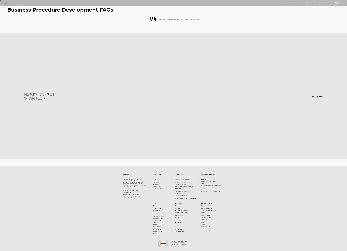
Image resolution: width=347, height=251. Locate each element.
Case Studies (205, 214)
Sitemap (203, 230)
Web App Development (181, 195)
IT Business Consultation (182, 179)
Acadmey (177, 217)
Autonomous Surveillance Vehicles (211, 185)
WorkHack (204, 219)
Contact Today (317, 96)
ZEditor (177, 228)
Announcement (205, 215)
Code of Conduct (158, 228)
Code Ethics (156, 226)
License (155, 233)
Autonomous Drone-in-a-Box (209, 190)
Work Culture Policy (159, 231)
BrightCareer (179, 215)
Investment (156, 182)
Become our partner (207, 208)
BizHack (203, 221)
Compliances (156, 210)
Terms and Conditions (159, 215)
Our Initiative (157, 188)
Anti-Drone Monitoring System (210, 191)
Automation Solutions (182, 210)
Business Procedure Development (185, 181)
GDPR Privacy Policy (158, 218)
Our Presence (157, 186)
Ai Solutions (179, 208)
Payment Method (206, 226)
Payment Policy (157, 220)
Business (284, 3)
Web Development (180, 190)
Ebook (203, 222)
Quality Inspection (180, 184)
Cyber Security (179, 188)
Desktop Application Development (185, 197)
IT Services (295, 3)
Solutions (307, 3)
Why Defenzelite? (158, 184)
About (276, 3)
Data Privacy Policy (158, 216)
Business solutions (181, 212)
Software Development (182, 182)
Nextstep (178, 214)
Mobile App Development (182, 191)
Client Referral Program (208, 210)
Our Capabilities (206, 217)
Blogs (203, 212)
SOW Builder (178, 229)
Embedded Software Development (185, 198)
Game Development (180, 193)
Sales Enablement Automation (184, 186)
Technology (204, 224)
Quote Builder (179, 231)
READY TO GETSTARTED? (39, 96)
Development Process (207, 228)
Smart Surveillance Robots (209, 181)
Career (155, 181)
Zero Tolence (157, 229)
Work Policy (156, 224)
